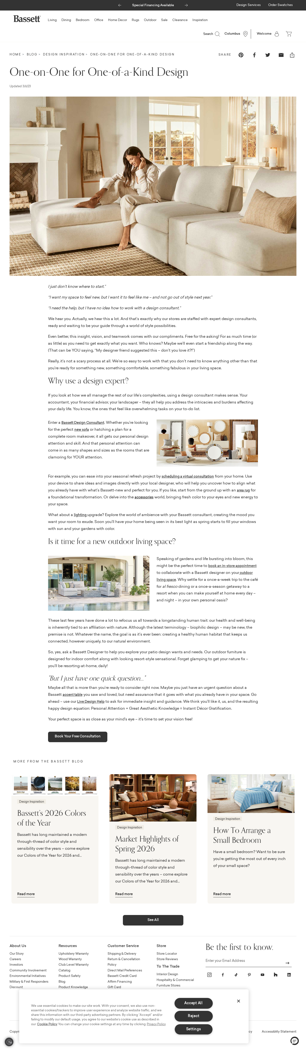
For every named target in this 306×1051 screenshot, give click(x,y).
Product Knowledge (73, 987)
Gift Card (114, 987)
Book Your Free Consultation (78, 736)
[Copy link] (292, 55)
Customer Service (123, 946)
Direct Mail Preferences (125, 970)
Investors (16, 964)
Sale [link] (164, 20)
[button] (119, 4)
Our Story (17, 953)
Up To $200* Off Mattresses (153, 5)
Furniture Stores (168, 985)
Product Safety (70, 976)
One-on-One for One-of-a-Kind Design (132, 54)
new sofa (81, 430)
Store (161, 946)
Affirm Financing (120, 981)
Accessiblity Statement (279, 1031)
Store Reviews (167, 959)
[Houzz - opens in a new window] (275, 975)
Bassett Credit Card (122, 976)
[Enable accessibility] (9, 1042)
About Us (18, 946)
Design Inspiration (64, 54)
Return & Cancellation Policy (124, 962)
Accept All (193, 1003)
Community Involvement (28, 970)
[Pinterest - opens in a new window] (249, 975)
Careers (15, 959)
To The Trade (168, 967)
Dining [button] (66, 20)
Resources (68, 946)
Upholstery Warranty (74, 953)
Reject (193, 1016)
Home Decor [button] (117, 20)
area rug (243, 490)
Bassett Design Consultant (82, 423)
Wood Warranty (70, 959)
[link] (248, 5)
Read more (26, 894)
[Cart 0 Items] (289, 34)
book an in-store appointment (232, 566)
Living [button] (52, 20)
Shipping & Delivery (122, 953)
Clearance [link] (180, 20)
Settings (193, 1029)
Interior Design (167, 974)
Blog (32, 54)
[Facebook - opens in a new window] (223, 975)
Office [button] (98, 20)
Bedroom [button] (82, 20)
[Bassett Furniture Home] (27, 18)
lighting (80, 515)
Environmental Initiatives (28, 976)
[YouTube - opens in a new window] (262, 975)
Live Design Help (90, 702)
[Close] (238, 1001)
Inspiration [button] (200, 20)
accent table (72, 695)
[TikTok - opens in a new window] (236, 975)
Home (15, 54)
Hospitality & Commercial (175, 980)
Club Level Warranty (74, 964)
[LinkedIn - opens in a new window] (289, 975)
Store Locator (167, 953)
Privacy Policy (156, 1024)
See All (153, 920)
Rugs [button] (135, 20)
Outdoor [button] (150, 20)
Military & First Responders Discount (29, 984)
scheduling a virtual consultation (188, 477)
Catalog (64, 970)
